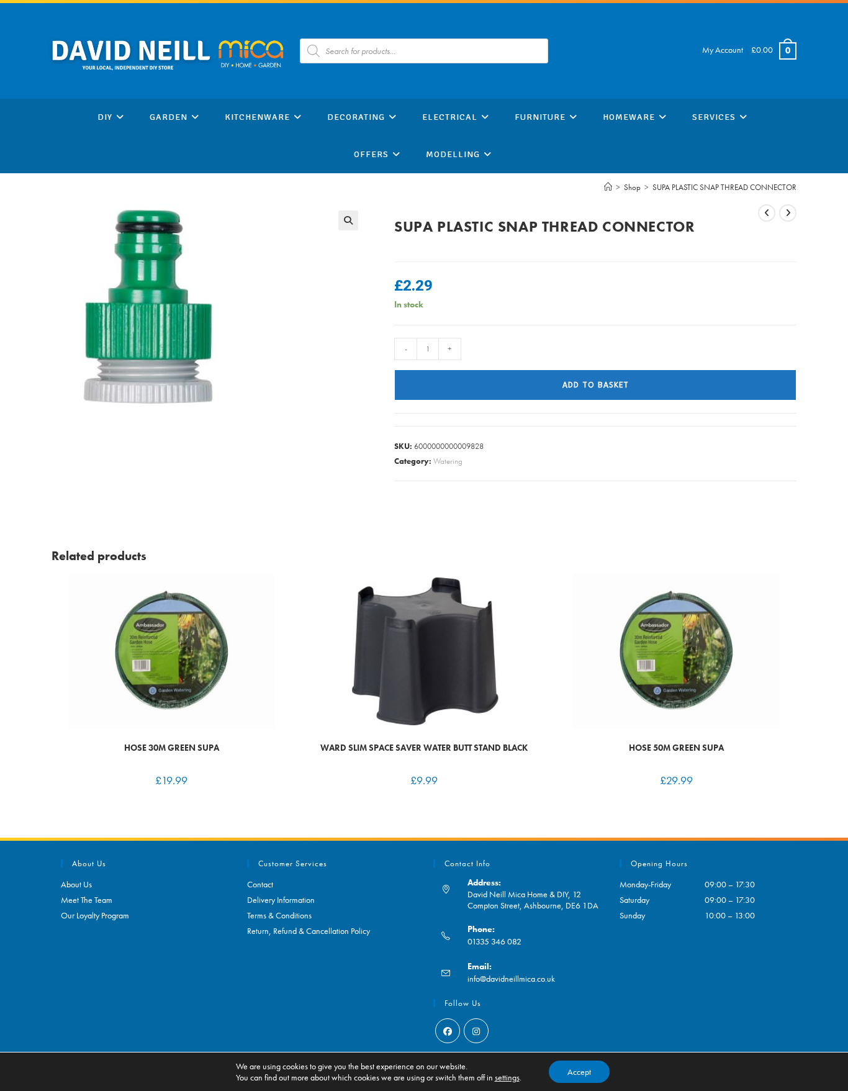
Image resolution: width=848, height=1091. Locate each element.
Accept (579, 1071)
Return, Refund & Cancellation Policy (308, 930)
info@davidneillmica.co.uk (511, 978)
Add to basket (595, 385)
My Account (722, 49)
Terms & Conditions (279, 915)
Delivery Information (281, 899)
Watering (447, 461)
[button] (348, 220)
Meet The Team (86, 899)
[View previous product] (766, 213)
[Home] (608, 187)
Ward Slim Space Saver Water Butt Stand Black (424, 747)
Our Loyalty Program (95, 915)
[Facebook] (447, 1030)
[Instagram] (476, 1030)
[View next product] (787, 213)
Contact (260, 884)
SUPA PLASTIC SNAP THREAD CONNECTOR (724, 187)
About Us (76, 884)
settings (507, 1077)
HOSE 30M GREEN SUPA (171, 747)
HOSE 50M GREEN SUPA (676, 747)
